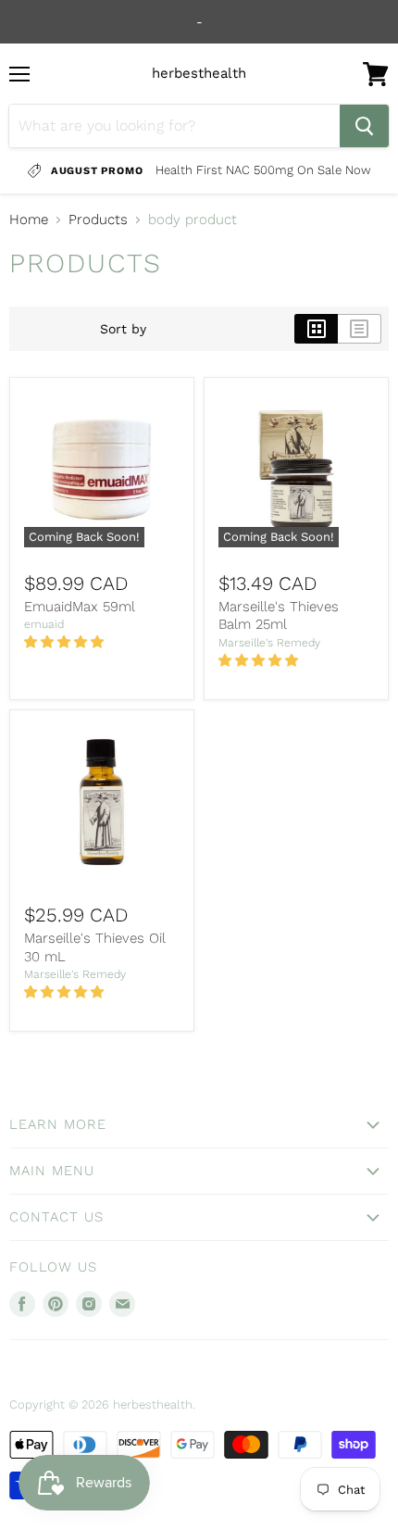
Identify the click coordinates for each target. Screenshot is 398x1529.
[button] (65, 641)
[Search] (364, 126)
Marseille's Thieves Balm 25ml (278, 615)
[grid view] (316, 329)
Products (98, 220)
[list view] (359, 329)
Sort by (123, 328)
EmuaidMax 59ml (79, 606)
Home (28, 220)
